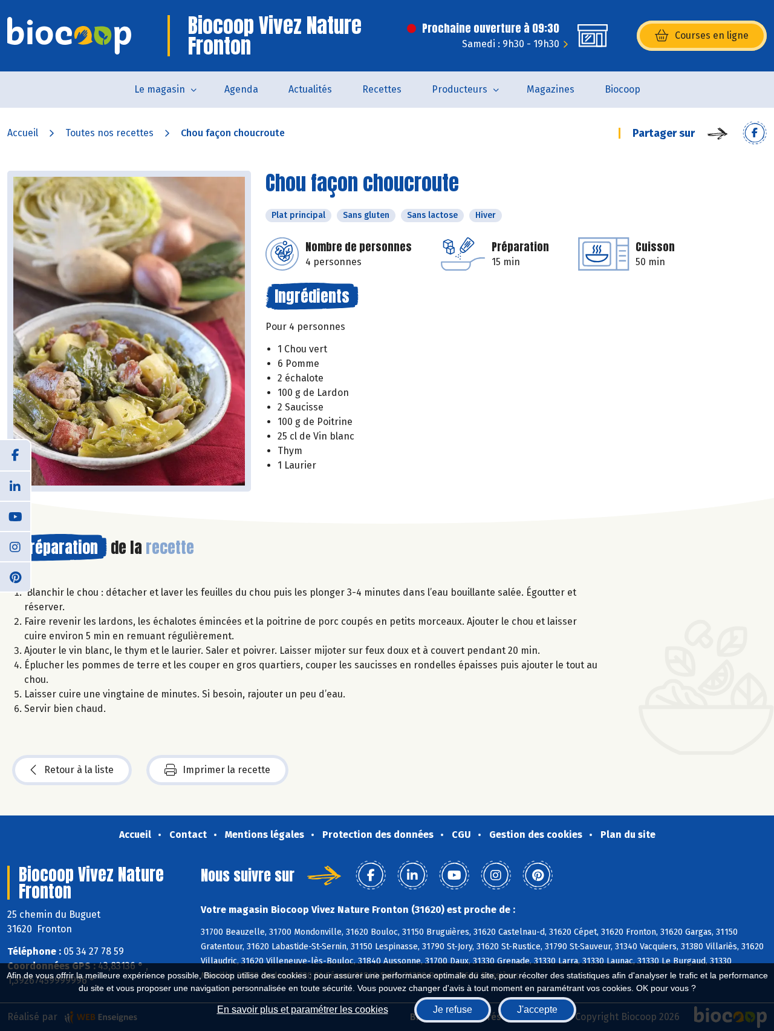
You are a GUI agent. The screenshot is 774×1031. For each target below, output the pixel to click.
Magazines (550, 89)
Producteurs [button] (459, 89)
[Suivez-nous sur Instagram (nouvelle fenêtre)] (15, 546)
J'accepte (537, 1009)
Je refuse (452, 1009)
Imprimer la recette (226, 770)
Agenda (241, 89)
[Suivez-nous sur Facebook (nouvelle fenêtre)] (15, 455)
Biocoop (622, 89)
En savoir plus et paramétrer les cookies (302, 1009)
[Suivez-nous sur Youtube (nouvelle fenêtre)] (15, 516)
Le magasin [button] (159, 89)
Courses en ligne (712, 35)
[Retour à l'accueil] (69, 35)
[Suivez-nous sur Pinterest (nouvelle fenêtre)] (15, 576)
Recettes (382, 89)
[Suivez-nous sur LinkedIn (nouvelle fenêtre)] (15, 485)
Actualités (310, 89)
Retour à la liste (79, 770)
